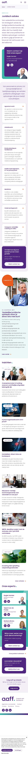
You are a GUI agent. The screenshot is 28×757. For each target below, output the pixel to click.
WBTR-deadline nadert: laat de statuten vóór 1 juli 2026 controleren (13, 531)
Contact (19, 704)
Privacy (17, 706)
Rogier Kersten (11, 56)
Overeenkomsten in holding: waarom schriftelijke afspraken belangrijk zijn (13, 385)
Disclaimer (11, 706)
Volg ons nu (14, 688)
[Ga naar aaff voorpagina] (4, 2)
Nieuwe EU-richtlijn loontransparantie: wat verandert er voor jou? (10, 493)
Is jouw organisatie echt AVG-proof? (13, 421)
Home (3, 7)
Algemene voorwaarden (8, 704)
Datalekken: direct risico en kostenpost (11, 455)
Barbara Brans (9, 621)
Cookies (4, 706)
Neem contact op (14, 646)
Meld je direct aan (14, 669)
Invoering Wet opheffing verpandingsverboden (10, 567)
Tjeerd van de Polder (9, 609)
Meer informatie (5, 753)
